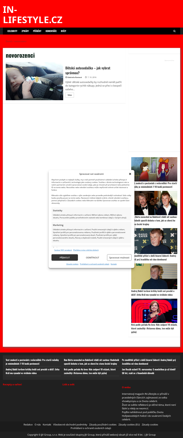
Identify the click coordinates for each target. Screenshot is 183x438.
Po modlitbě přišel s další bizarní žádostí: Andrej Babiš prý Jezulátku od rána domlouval (153, 257)
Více (71, 96)
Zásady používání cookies (103, 424)
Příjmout (65, 257)
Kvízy (63, 31)
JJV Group (151, 434)
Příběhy (37, 31)
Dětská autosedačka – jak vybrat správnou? (34, 81)
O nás (38, 424)
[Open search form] (174, 31)
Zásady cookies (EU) (129, 424)
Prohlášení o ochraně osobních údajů (94, 264)
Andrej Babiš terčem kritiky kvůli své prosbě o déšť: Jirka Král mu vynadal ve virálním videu (152, 292)
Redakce (28, 424)
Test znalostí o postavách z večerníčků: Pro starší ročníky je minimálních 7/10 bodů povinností (154, 185)
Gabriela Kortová (74, 77)
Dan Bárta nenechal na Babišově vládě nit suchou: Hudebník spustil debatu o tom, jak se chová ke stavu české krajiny (154, 220)
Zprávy (25, 31)
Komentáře (51, 31)
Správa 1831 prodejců (63, 250)
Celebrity (12, 31)
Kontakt (114, 264)
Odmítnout (92, 257)
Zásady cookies (72, 264)
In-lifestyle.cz (32, 14)
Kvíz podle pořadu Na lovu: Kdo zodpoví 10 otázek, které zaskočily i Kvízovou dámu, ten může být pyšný (154, 328)
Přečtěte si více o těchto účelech (86, 250)
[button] (130, 173)
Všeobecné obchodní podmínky (70, 424)
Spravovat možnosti (119, 257)
